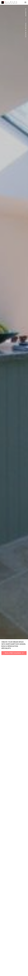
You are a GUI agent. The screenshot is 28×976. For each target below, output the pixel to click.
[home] (9, 2)
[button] (25, 2)
